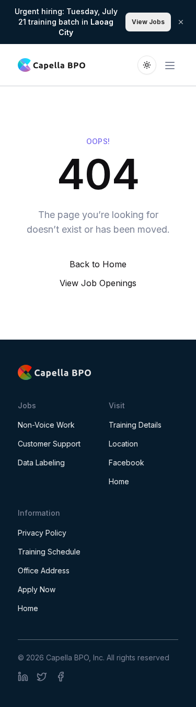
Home (119, 481)
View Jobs (148, 22)
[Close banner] (181, 22)
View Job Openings (98, 283)
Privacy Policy (42, 532)
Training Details (135, 424)
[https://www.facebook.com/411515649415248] (23, 676)
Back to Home (98, 264)
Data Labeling (41, 462)
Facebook (126, 462)
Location (123, 443)
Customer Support (49, 443)
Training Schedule (49, 551)
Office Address (44, 570)
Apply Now (36, 589)
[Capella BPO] (98, 372)
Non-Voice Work (46, 424)
